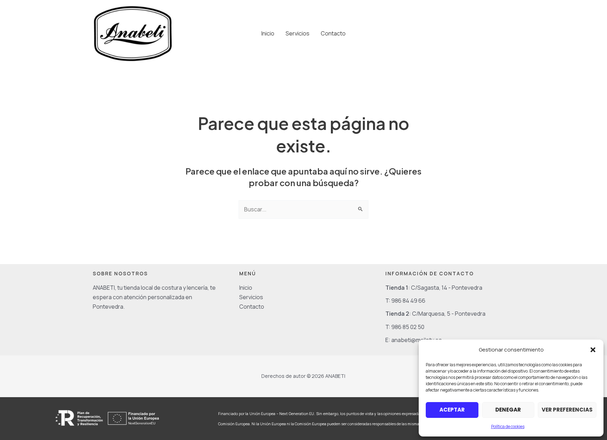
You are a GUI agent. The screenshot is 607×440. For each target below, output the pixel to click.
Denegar (508, 409)
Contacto (333, 33)
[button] (592, 349)
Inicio (267, 33)
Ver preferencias (567, 409)
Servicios (297, 33)
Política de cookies (507, 426)
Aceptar (452, 409)
